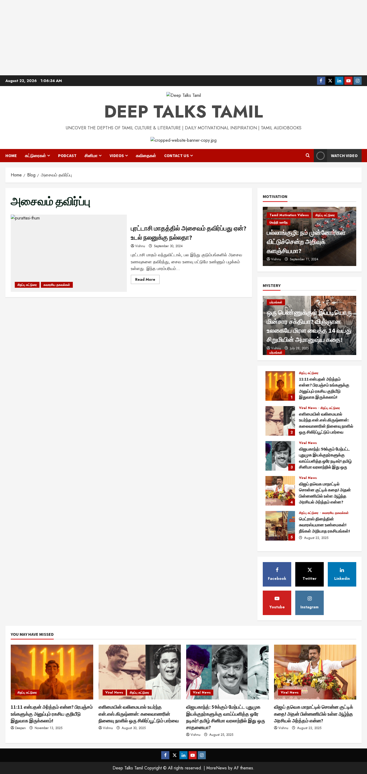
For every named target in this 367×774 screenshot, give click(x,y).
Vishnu (140, 246)
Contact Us (176, 155)
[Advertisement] (183, 37)
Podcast (67, 155)
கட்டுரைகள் (35, 155)
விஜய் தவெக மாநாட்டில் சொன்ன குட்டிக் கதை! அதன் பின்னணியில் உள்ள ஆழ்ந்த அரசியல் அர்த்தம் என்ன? (280, 491)
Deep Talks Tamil (183, 111)
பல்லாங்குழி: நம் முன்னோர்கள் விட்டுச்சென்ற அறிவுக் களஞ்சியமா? (306, 241)
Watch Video (344, 155)
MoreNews (216, 768)
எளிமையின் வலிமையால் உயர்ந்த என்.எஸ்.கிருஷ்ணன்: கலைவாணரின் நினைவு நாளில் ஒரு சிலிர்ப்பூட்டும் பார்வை (280, 421)
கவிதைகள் (146, 155)
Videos (117, 155)
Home (11, 155)
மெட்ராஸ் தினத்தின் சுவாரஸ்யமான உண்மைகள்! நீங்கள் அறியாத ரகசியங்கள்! (280, 526)
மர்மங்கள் (275, 302)
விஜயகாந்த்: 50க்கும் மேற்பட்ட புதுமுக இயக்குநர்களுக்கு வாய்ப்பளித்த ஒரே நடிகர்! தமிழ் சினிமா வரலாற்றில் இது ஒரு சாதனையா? (280, 456)
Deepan (20, 728)
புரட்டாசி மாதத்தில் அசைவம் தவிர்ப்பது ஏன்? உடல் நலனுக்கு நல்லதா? (69, 253)
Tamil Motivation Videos (289, 215)
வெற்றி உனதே (278, 222)
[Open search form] (308, 156)
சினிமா (91, 155)
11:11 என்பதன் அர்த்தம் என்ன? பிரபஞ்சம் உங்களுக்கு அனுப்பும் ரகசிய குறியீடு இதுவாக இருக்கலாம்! (280, 386)
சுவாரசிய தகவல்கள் (57, 284)
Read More (147, 280)
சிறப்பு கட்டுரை (27, 284)
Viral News (308, 408)
